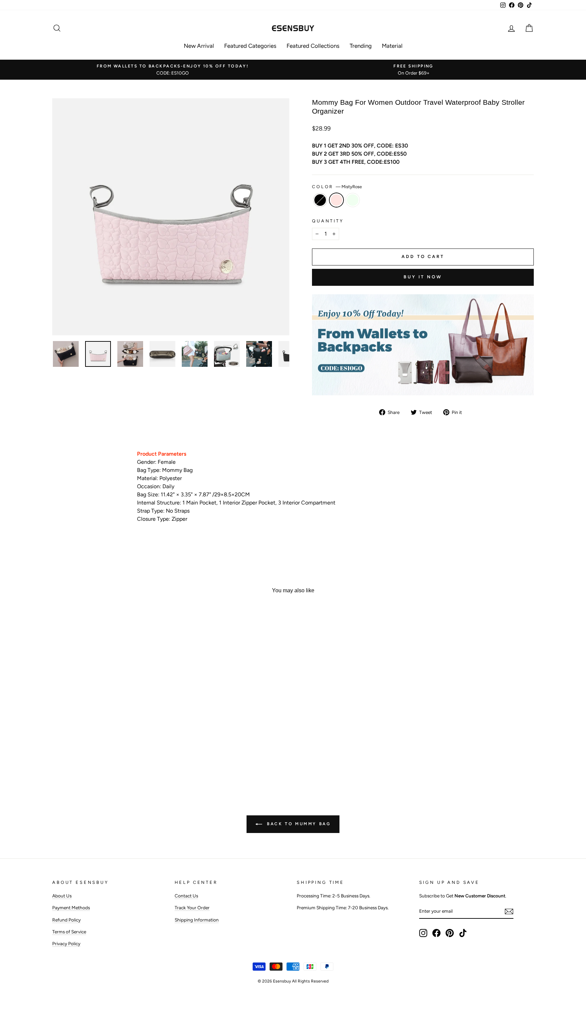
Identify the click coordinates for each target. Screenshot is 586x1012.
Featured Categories (250, 45)
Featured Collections (313, 45)
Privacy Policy (66, 943)
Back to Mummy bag (298, 823)
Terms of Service (69, 931)
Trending (361, 45)
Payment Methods (71, 907)
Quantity (328, 220)
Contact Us (186, 895)
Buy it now (423, 276)
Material (392, 45)
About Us (62, 895)
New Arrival (199, 45)
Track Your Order (192, 907)
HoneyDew (352, 200)
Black (320, 200)
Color (337, 186)
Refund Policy (66, 919)
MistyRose (336, 200)
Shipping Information (197, 919)
